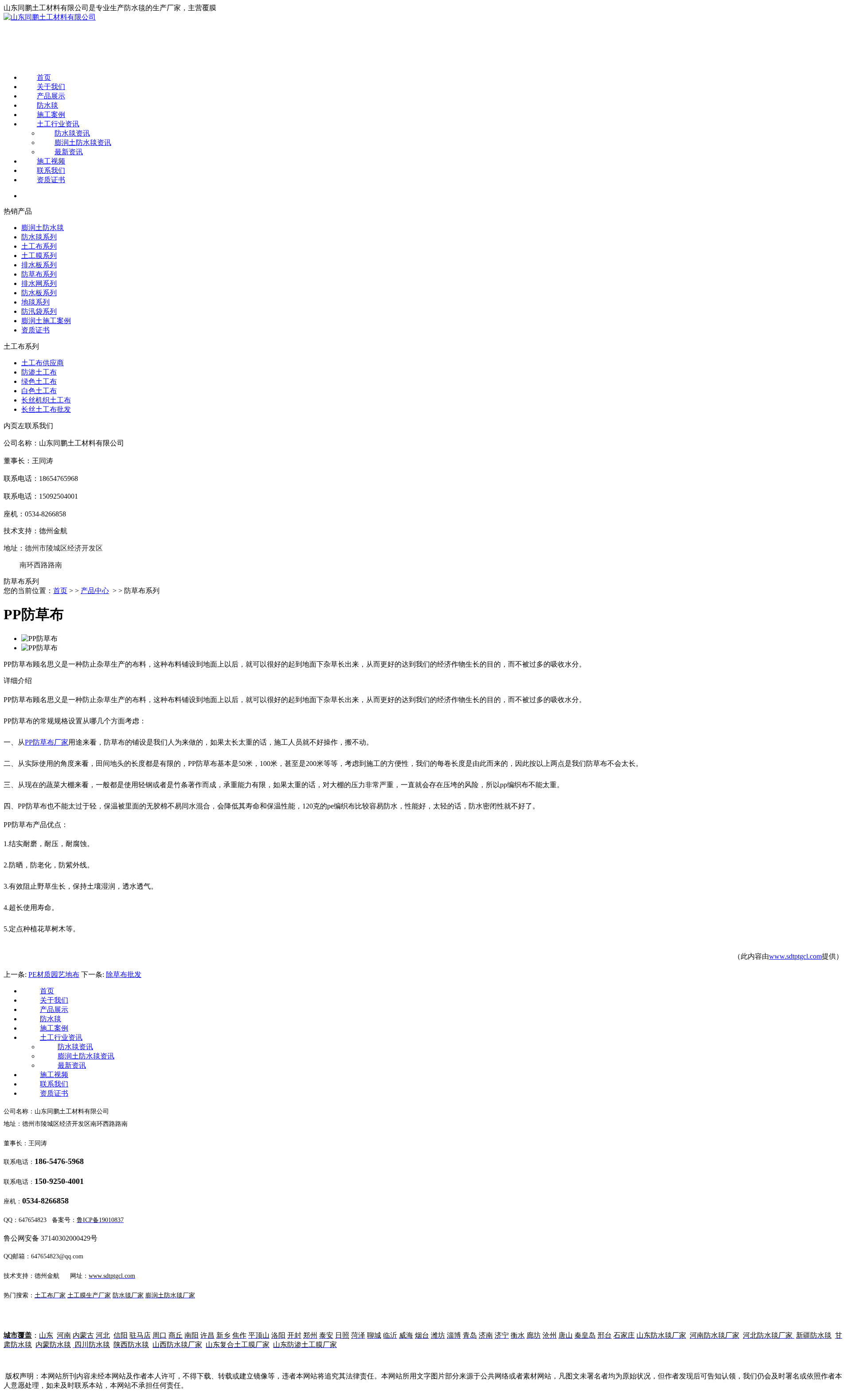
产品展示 (51, 96)
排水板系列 (39, 265)
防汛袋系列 (39, 311)
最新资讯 (69, 152)
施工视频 (51, 161)
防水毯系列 (39, 237)
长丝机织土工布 (46, 400)
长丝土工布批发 (46, 409)
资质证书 (51, 180)
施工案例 (51, 114)
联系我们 (51, 170)
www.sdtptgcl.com (795, 956)
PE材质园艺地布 (53, 974)
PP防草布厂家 (46, 742)
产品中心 (95, 590)
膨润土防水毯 (42, 227)
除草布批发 (123, 974)
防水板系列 (39, 293)
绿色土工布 (39, 381)
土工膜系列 (39, 255)
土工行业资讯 (58, 124)
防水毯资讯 (72, 133)
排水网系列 (39, 283)
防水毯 (47, 105)
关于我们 (51, 86)
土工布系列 (39, 246)
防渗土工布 (39, 372)
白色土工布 (39, 390)
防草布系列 (39, 274)
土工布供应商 (42, 363)
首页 (44, 77)
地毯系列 (35, 302)
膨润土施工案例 (46, 320)
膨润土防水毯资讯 (83, 142)
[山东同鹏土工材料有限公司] (50, 17)
